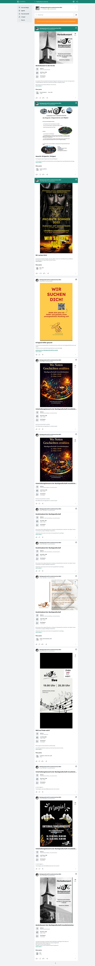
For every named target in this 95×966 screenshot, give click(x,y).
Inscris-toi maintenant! (69, 21)
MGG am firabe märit (43, 730)
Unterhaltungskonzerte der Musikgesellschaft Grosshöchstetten (58, 409)
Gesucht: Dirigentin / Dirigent (46, 156)
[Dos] (35, 1)
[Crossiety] (21, 1)
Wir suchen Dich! (41, 255)
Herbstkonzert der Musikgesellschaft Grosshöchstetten (55, 925)
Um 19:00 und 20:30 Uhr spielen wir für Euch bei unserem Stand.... (50, 748)
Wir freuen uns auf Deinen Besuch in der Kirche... (46, 84)
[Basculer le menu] (75, 8)
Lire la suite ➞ (39, 86)
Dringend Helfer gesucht (44, 343)
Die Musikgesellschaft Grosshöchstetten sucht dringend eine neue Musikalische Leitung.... (55, 161)
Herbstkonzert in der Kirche (45, 66)
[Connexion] (77, 1)
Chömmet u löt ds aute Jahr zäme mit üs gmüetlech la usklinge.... (50, 533)
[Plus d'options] (75, 98)
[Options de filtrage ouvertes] (76, 14)
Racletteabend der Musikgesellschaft (48, 514)
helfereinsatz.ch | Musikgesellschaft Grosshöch (47, 350)
